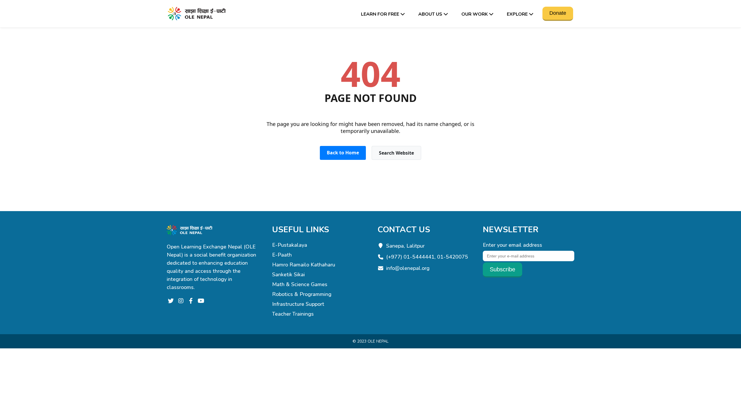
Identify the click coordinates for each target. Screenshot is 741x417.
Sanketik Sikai (288, 274)
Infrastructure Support (298, 304)
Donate (557, 13)
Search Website (396, 153)
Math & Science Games (299, 284)
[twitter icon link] (171, 301)
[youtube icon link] (201, 301)
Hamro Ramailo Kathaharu (303, 264)
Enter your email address (512, 245)
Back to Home (343, 152)
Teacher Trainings (293, 313)
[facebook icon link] (191, 301)
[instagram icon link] (181, 301)
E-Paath (282, 254)
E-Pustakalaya (289, 245)
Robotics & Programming (301, 294)
